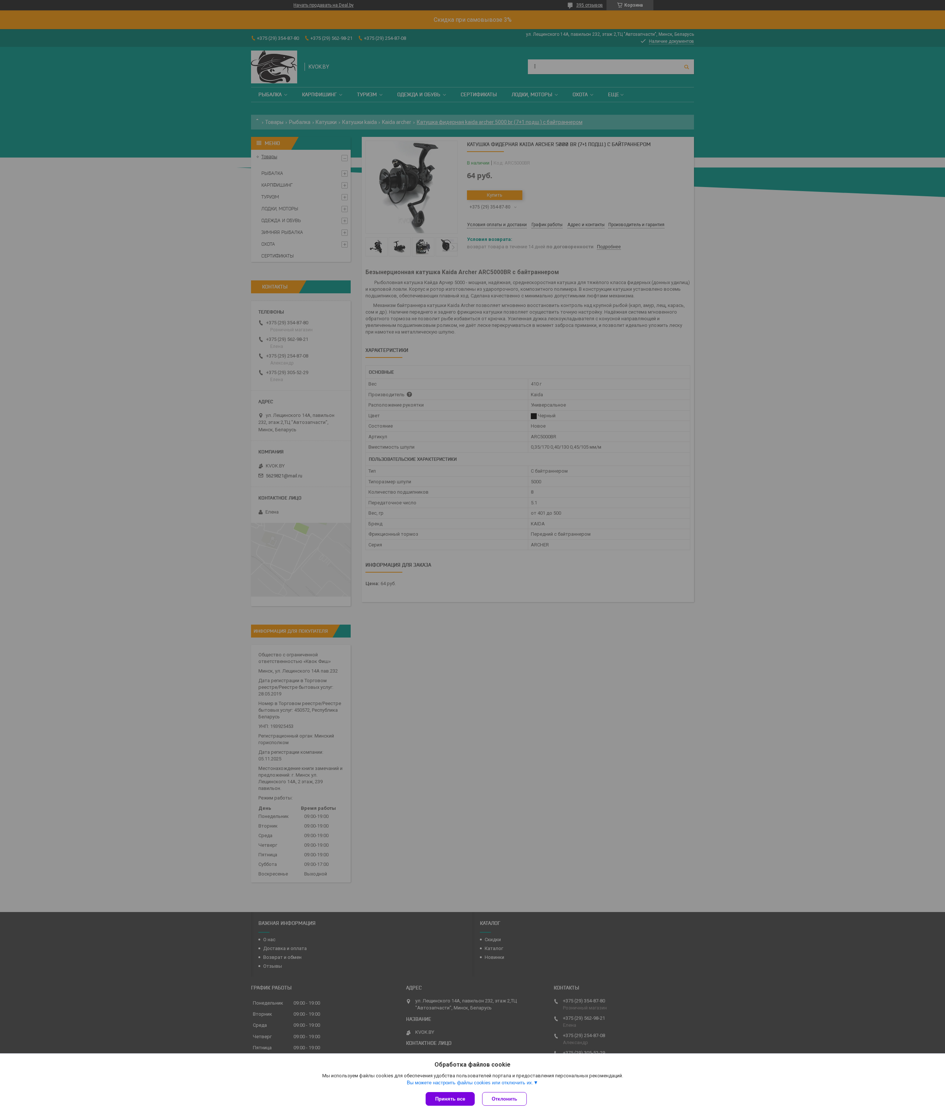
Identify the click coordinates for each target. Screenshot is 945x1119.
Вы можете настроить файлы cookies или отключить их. (470, 1082)
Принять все (450, 1099)
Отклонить (504, 1099)
